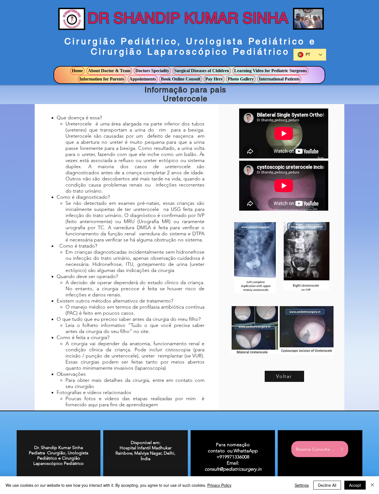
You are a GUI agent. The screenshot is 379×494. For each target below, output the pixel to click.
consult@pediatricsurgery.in (232, 469)
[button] (109, 71)
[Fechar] (372, 485)
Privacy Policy (219, 485)
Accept (355, 485)
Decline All (327, 485)
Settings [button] (302, 485)
